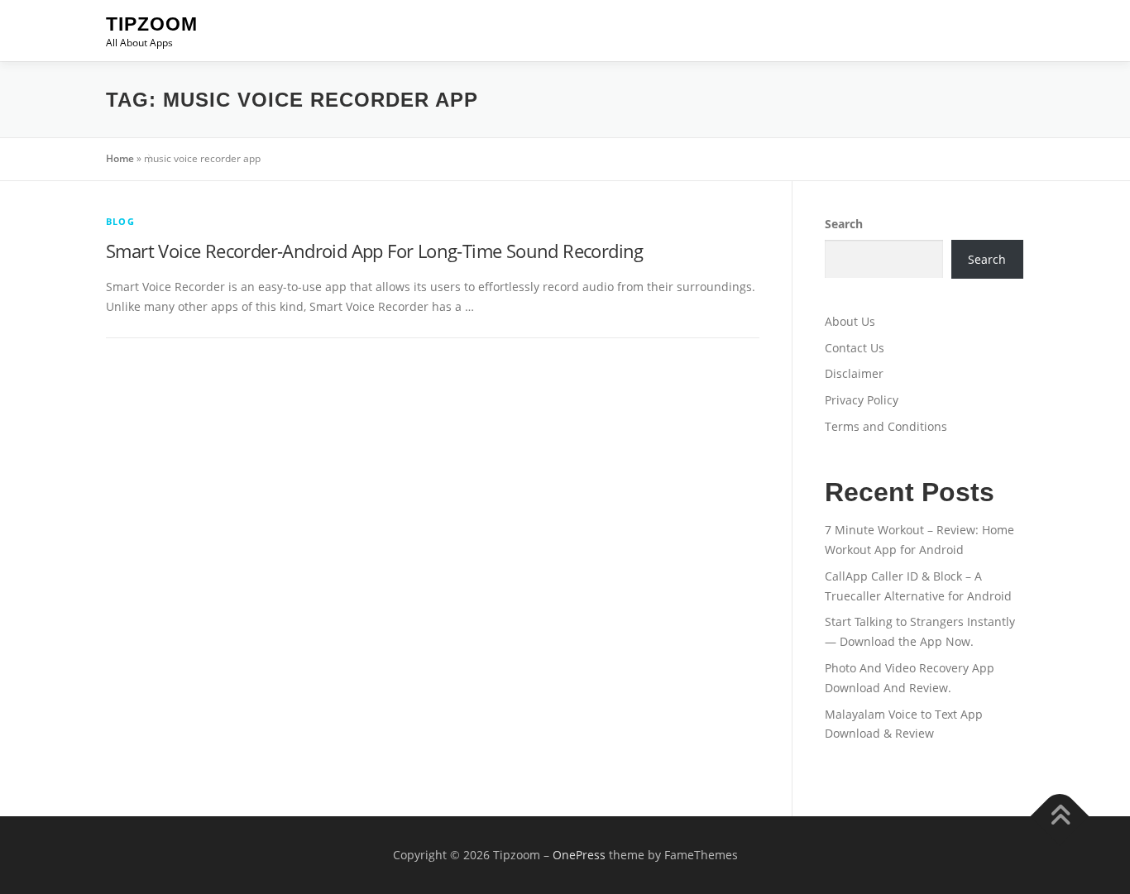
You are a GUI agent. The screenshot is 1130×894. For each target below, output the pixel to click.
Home (120, 158)
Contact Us (854, 348)
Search (844, 224)
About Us (850, 321)
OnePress (579, 855)
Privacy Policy (861, 400)
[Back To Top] (1060, 816)
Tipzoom (152, 24)
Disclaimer (854, 373)
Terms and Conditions (886, 426)
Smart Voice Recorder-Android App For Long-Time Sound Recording (375, 250)
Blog (120, 221)
